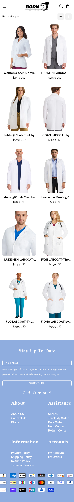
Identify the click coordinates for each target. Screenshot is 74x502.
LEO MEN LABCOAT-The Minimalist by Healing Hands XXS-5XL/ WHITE (55, 73)
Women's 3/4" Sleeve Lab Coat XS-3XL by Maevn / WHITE (19, 73)
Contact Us (18, 418)
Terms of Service (22, 465)
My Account (56, 452)
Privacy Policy (20, 452)
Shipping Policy (21, 457)
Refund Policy (20, 461)
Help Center (56, 426)
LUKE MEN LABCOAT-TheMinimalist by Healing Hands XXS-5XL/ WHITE (19, 260)
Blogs (15, 422)
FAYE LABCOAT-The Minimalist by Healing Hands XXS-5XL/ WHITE (55, 260)
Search (53, 414)
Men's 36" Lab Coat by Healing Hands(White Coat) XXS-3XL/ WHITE (19, 198)
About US (17, 414)
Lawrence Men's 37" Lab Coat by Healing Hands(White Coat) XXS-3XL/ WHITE (55, 198)
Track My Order (58, 418)
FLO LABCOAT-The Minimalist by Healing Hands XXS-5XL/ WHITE (19, 322)
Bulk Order (55, 422)
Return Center (57, 430)
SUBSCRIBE (37, 383)
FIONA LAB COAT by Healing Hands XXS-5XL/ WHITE (55, 322)
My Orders (55, 457)
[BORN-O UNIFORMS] (37, 6)
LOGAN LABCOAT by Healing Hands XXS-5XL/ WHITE (55, 135)
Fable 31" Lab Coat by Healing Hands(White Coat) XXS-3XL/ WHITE (19, 135)
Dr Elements (22, 499)
